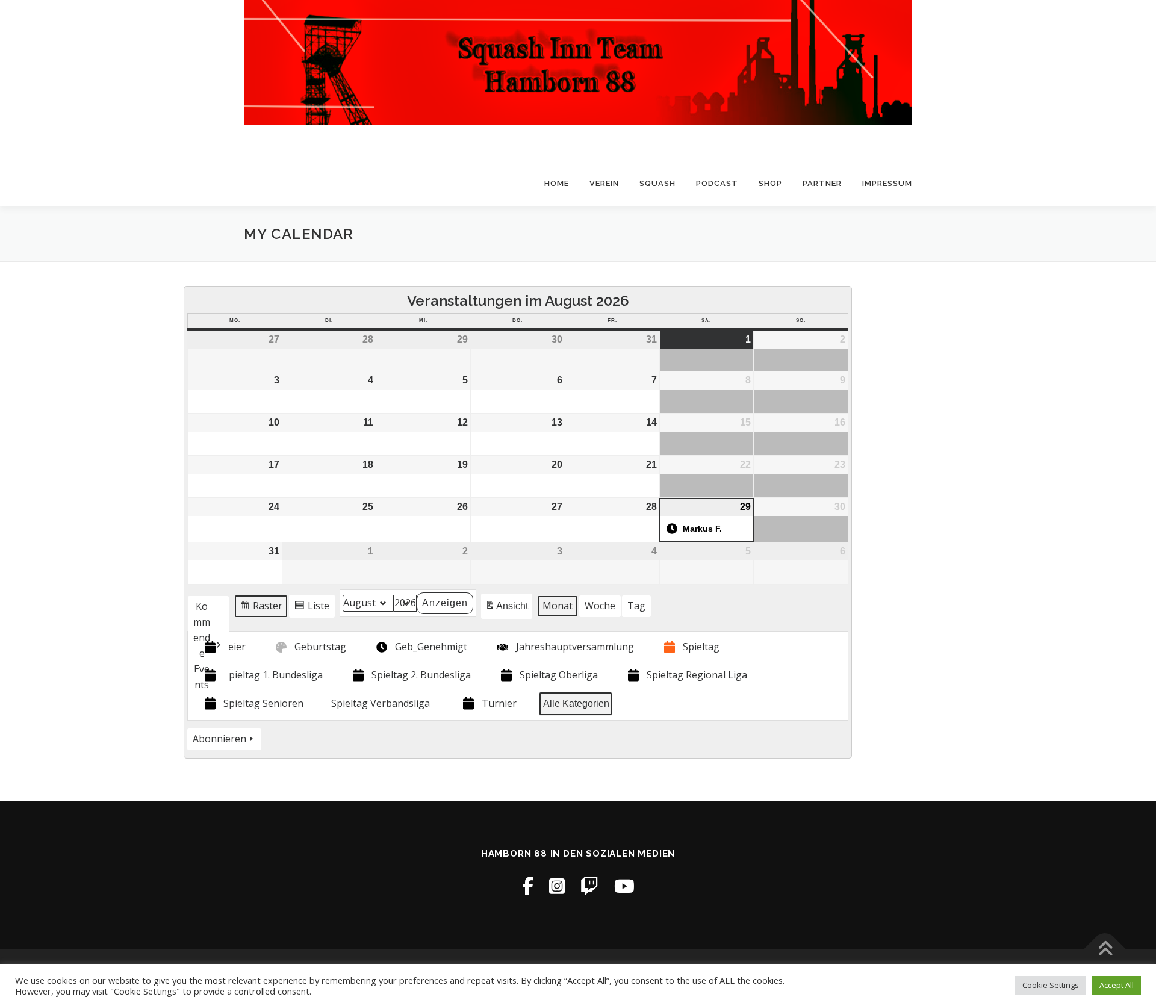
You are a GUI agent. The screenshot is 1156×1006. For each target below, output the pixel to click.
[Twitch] (589, 886)
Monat (557, 605)
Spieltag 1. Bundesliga (273, 675)
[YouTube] (624, 886)
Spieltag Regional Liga (697, 675)
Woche (600, 605)
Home (556, 183)
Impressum (887, 183)
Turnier (499, 703)
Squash (657, 183)
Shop (770, 183)
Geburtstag (320, 646)
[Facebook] (527, 886)
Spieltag (701, 646)
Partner (822, 183)
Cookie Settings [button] (1050, 985)
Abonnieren (219, 738)
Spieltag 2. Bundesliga (421, 675)
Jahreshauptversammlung (575, 646)
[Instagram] (557, 886)
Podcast (717, 183)
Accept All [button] (1116, 985)
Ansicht (508, 609)
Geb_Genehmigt (431, 646)
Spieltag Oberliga (559, 675)
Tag (636, 605)
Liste (311, 608)
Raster (260, 608)
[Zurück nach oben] (1105, 949)
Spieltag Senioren (263, 703)
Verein (604, 183)
